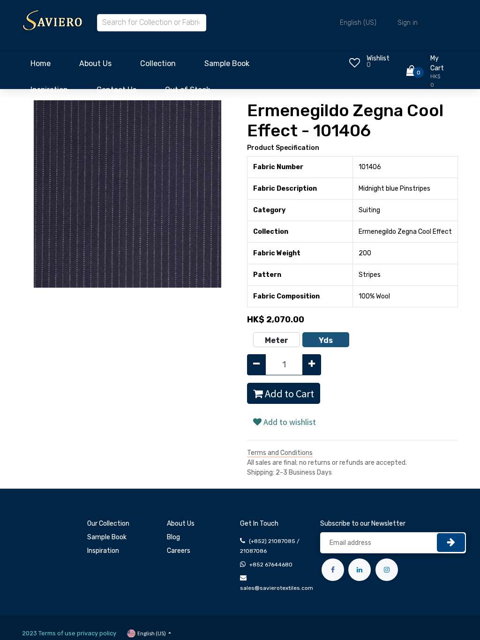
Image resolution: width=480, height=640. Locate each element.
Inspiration (103, 551)
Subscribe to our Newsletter (362, 524)
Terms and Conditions (280, 453)
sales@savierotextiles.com (276, 588)
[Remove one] (256, 364)
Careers (178, 551)
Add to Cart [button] (288, 393)
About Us (181, 524)
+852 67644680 (270, 564)
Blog (173, 537)
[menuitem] (40, 66)
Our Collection (108, 524)
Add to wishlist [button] (289, 422)
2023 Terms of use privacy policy (69, 633)
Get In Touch (259, 524)
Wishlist (378, 58)
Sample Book (107, 537)
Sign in (408, 23)
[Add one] (311, 364)
